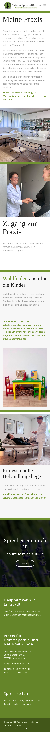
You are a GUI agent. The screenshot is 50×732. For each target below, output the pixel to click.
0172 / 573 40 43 (19, 672)
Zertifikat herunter (31, 614)
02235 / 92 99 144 (21, 668)
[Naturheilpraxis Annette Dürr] (21, 5)
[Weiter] (41, 377)
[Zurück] (9, 377)
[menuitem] (39, 5)
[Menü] (44, 5)
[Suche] (39, 5)
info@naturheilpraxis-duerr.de (19, 663)
